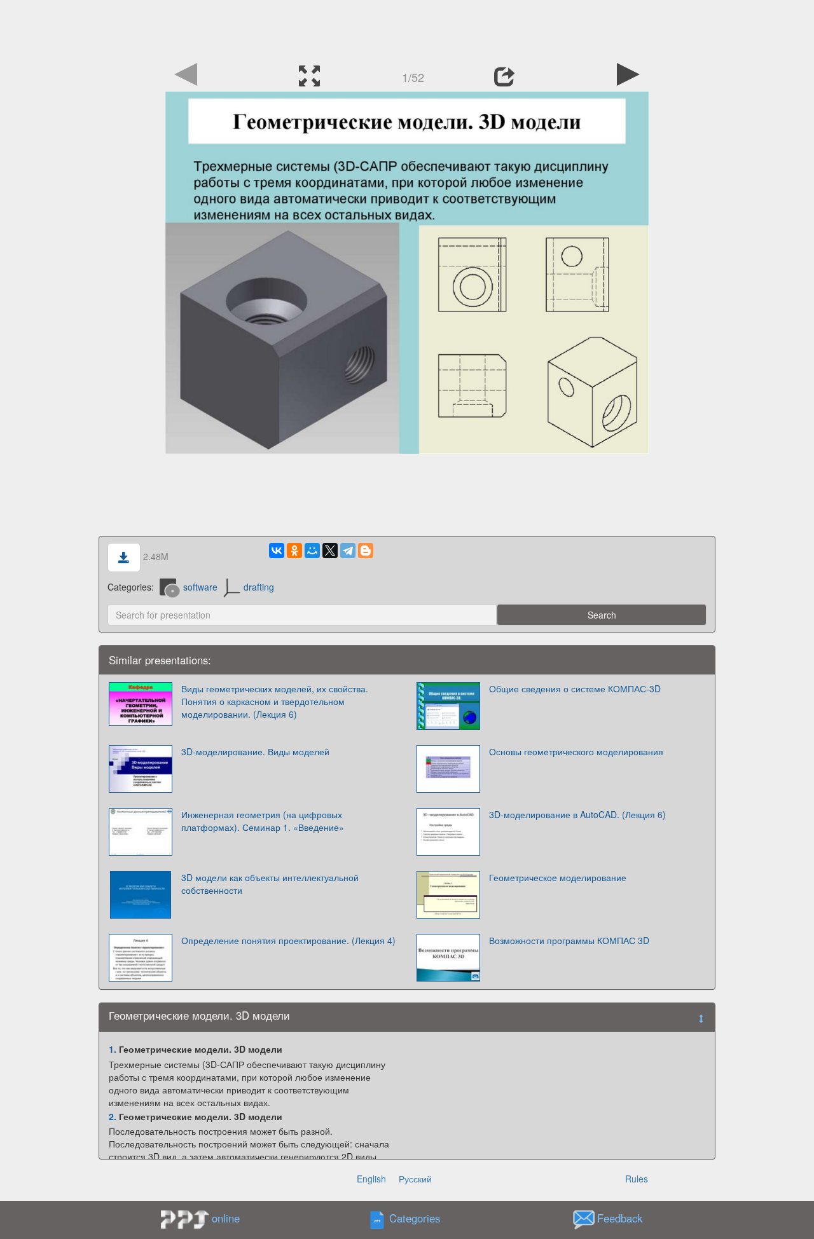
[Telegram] (347, 550)
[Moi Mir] (312, 550)
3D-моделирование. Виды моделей (255, 751)
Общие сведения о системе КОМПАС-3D (575, 688)
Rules (636, 1178)
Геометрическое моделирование (557, 877)
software (200, 586)
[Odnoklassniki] (294, 550)
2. (112, 1116)
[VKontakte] (276, 550)
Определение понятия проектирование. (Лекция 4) (288, 940)
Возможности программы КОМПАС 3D (569, 940)
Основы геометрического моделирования (576, 751)
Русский (415, 1178)
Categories (414, 1218)
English (371, 1178)
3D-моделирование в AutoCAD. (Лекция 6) (577, 814)
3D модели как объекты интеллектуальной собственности (270, 883)
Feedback (619, 1218)
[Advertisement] (407, 28)
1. (112, 1049)
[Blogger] (365, 550)
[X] (330, 550)
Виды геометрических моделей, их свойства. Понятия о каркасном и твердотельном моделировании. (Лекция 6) (274, 701)
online (226, 1218)
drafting (259, 586)
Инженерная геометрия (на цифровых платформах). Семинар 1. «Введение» (262, 820)
